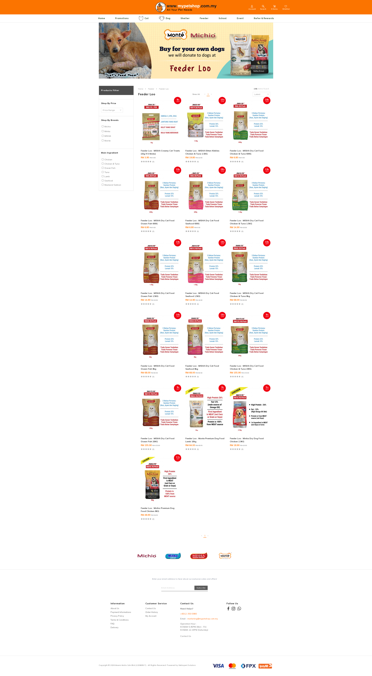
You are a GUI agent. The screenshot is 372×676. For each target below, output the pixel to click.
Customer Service (156, 603)
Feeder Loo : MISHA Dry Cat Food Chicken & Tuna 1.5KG (246, 222)
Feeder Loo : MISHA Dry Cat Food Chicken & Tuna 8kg (246, 294)
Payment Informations (121, 612)
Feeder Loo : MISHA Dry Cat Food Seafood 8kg (202, 367)
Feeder (204, 18)
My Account (150, 616)
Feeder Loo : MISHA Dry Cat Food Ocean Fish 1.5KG (157, 294)
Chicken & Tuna (111, 164)
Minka (107, 131)
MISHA (107, 136)
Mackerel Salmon (112, 185)
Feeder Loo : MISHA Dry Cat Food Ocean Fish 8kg (157, 367)
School (223, 18)
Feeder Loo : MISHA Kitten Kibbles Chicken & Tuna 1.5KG (202, 152)
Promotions (122, 18)
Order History (151, 612)
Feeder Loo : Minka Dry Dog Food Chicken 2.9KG (247, 440)
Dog (168, 18)
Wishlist (286, 9)
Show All (196, 94)
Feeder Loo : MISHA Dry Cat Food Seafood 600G (202, 222)
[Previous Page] (205, 94)
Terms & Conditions (120, 620)
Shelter (185, 18)
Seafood (108, 181)
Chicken (108, 159)
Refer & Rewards (264, 18)
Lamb (107, 176)
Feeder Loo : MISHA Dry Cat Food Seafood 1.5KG (202, 294)
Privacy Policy (117, 616)
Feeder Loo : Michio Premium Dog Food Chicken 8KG (157, 509)
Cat (147, 18)
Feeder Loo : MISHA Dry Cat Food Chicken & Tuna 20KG (246, 367)
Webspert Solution (187, 665)
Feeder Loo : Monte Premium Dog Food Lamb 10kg (204, 440)
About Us (115, 608)
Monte (107, 141)
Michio (107, 126)
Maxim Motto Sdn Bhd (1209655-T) (130, 665)
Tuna (106, 172)
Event (240, 18)
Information (118, 603)
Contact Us (150, 608)
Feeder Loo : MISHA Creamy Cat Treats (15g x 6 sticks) (160, 152)
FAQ (113, 623)
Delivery (114, 627)
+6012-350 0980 (188, 614)
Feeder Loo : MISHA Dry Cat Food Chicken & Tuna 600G (246, 152)
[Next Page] (211, 94)
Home (101, 18)
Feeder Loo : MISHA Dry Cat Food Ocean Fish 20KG (157, 440)
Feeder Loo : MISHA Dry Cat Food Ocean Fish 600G (157, 222)
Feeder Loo (164, 89)
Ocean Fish (109, 168)
